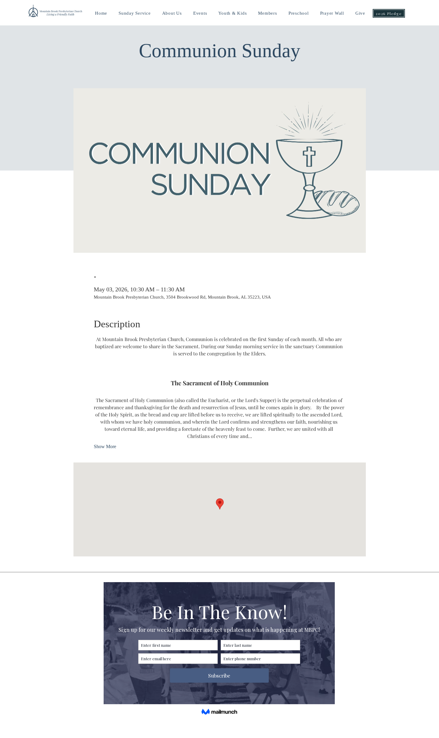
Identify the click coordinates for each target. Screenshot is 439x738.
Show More (105, 446)
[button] (232, 13)
